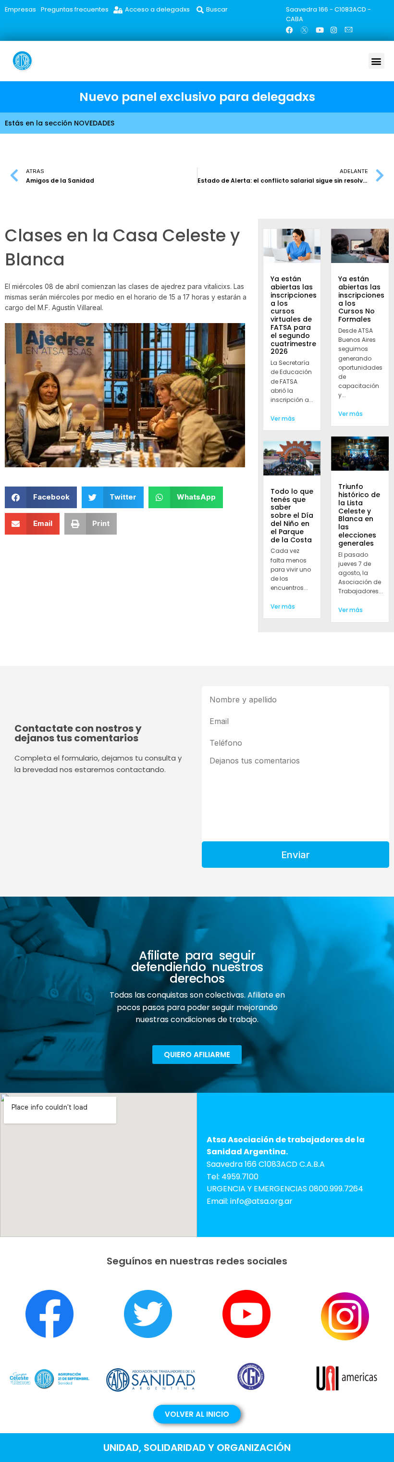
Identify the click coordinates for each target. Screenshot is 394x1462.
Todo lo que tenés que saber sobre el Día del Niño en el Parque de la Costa (292, 516)
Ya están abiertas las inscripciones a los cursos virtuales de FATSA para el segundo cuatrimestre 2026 (294, 315)
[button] (376, 61)
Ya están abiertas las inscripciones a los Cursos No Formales (361, 299)
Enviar (295, 855)
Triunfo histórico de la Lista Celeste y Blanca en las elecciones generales (359, 515)
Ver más (283, 418)
